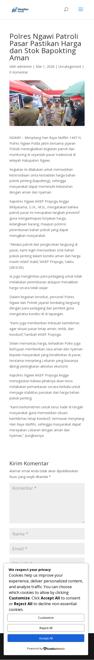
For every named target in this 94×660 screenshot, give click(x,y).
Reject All (46, 628)
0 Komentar (18, 72)
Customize (46, 617)
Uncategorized (69, 66)
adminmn (24, 66)
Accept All (46, 638)
